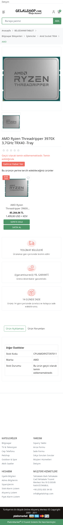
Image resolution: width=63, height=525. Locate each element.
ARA (57, 21)
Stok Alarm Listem (10, 488)
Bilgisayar (6, 443)
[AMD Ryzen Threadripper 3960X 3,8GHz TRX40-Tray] (17, 188)
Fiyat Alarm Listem (11, 496)
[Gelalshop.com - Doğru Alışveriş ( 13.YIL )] (28, 11)
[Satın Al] (17, 227)
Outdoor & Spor (9, 459)
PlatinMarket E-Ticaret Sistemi (22, 522)
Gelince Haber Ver (13, 164)
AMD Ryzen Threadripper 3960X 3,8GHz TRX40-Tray (17, 206)
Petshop (6, 455)
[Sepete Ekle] (17, 221)
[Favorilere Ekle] (28, 177)
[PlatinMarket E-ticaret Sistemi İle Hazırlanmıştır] (20, 516)
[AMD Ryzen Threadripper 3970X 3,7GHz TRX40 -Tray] (31, 78)
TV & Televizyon (9, 447)
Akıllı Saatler (8, 463)
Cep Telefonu (8, 451)
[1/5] (3, 150)
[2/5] (5, 150)
